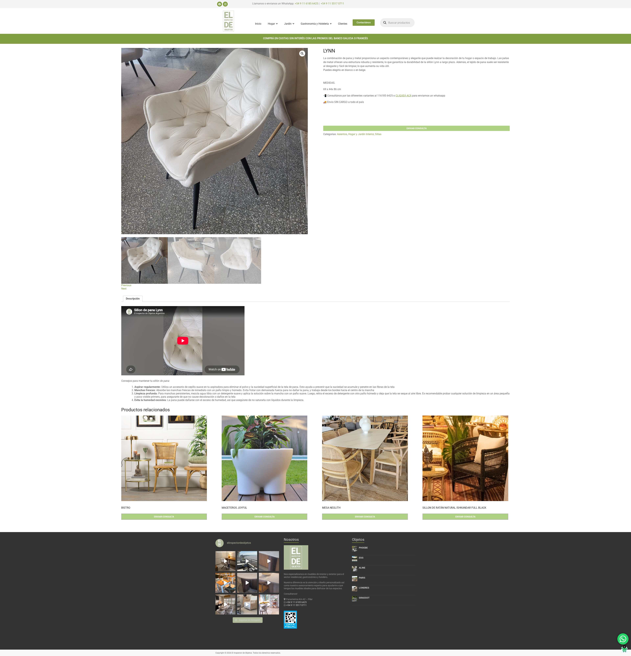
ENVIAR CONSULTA (417, 128)
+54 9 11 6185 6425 (306, 3)
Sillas (378, 134)
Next (124, 288)
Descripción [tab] (133, 298)
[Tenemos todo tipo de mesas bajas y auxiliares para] (247, 583)
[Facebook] (219, 4)
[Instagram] (225, 4)
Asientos (342, 134)
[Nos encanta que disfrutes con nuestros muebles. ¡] (247, 561)
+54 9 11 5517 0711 (332, 3)
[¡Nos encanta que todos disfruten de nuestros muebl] (225, 561)
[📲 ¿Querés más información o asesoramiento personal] (269, 583)
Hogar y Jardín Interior (361, 134)
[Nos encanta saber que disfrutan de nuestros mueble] (225, 583)
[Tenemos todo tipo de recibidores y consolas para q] (269, 561)
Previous (126, 285)
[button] (302, 53)
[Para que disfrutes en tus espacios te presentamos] (247, 604)
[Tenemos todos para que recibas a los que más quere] (225, 604)
